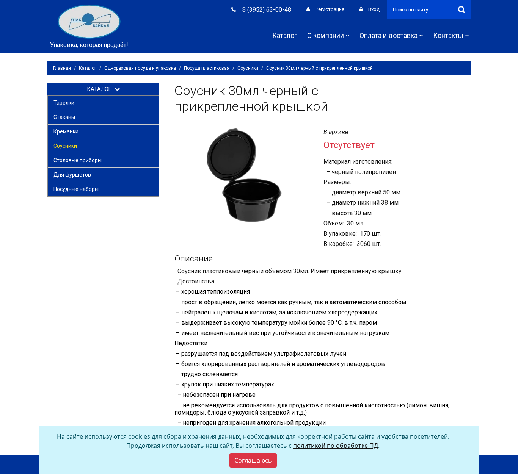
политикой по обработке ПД (335, 445)
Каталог (284, 35)
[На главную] (89, 21)
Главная (62, 68)
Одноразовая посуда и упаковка (140, 68)
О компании (325, 35)
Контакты (448, 35)
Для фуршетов (72, 175)
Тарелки (63, 103)
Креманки (65, 131)
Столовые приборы (77, 160)
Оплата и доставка (388, 35)
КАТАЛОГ (101, 89)
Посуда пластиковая (206, 68)
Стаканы (64, 117)
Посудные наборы (76, 189)
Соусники (247, 68)
